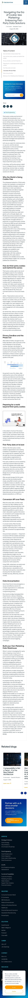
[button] (25, 2)
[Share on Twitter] (7, 106)
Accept (14, 987)
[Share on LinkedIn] (4, 106)
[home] (7, 2)
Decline (14, 991)
